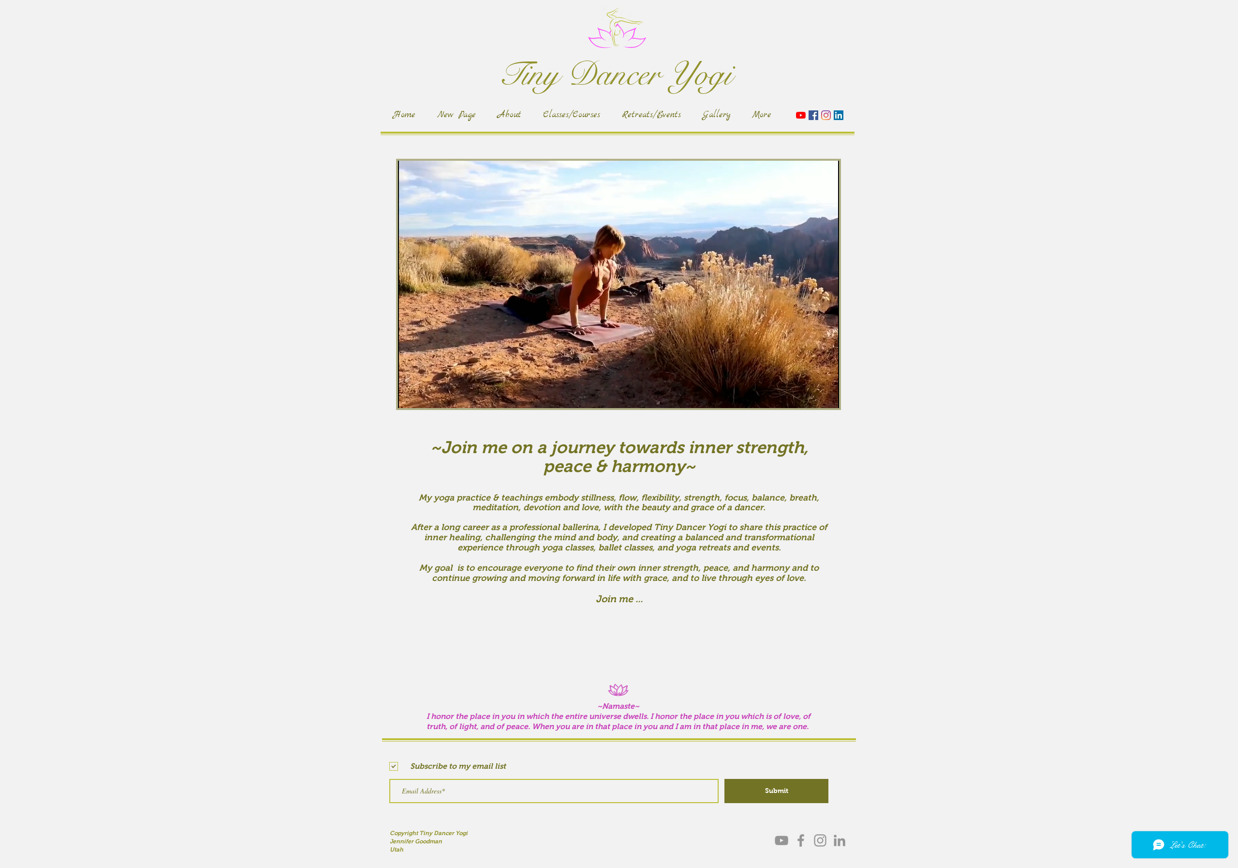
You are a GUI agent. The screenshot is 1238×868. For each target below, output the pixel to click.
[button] (826, 96)
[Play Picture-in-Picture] (809, 395)
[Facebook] (813, 115)
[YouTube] (801, 115)
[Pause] (410, 395)
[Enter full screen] (826, 395)
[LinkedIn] (838, 115)
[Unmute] (427, 395)
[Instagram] (826, 115)
